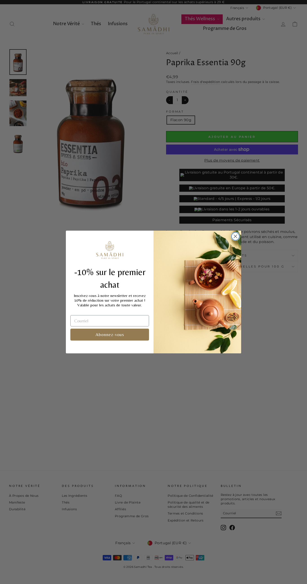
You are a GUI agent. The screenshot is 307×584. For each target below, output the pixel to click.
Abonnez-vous (110, 334)
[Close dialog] (235, 236)
